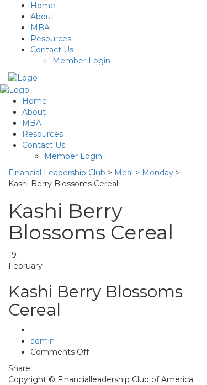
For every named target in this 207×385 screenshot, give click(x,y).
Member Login (81, 61)
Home (42, 5)
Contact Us (51, 50)
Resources (50, 39)
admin (42, 341)
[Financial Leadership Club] (23, 77)
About (42, 17)
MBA (40, 28)
